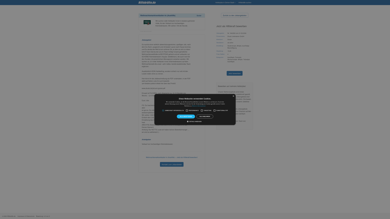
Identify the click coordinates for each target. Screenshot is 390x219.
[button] (195, 121)
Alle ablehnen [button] (205, 116)
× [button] (233, 96)
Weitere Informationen (199, 106)
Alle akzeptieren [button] (186, 116)
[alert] (195, 109)
